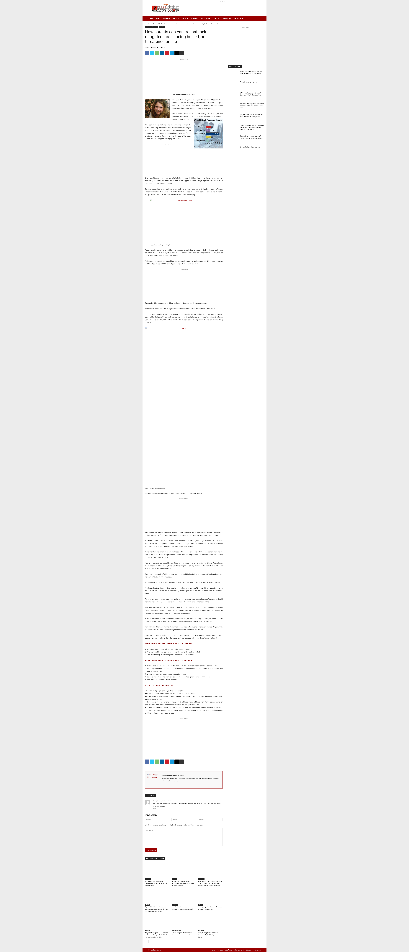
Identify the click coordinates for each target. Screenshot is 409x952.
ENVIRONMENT (205, 18)
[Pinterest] (167, 53)
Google (155, 801)
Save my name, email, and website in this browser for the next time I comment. (175, 825)
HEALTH (185, 18)
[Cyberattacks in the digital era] (233, 150)
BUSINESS (166, 18)
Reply (154, 808)
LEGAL (200, 904)
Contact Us (258, 950)
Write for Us (228, 950)
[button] (258, 18)
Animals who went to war (248, 82)
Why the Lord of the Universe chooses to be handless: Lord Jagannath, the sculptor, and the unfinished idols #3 (210, 883)
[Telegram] (172, 53)
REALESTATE (238, 18)
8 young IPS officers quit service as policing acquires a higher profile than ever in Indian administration (156, 909)
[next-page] (149, 941)
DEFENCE (176, 18)
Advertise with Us (239, 950)
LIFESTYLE (194, 18)
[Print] (181, 53)
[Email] (176, 53)
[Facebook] (147, 53)
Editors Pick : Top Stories (160, 24)
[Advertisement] (222, 8)
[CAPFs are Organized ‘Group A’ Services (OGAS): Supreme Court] (233, 96)
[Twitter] (152, 53)
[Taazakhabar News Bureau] (153, 780)
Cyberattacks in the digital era (250, 147)
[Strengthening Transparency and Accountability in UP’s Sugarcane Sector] (210, 922)
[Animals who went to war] (233, 85)
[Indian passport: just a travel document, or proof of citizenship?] (210, 897)
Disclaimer (249, 950)
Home (151, 18)
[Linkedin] (162, 53)
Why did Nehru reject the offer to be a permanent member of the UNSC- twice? (252, 106)
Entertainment (176, 930)
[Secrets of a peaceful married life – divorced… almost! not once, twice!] (184, 922)
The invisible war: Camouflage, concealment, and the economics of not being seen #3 (156, 883)
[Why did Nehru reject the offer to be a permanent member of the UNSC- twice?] (233, 107)
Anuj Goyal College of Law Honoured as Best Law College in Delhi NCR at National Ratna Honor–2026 (156, 935)
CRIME (147, 904)
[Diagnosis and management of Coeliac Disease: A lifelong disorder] (233, 139)
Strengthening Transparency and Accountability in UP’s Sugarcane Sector (208, 935)
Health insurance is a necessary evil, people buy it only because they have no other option (252, 127)
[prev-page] (146, 941)
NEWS (158, 18)
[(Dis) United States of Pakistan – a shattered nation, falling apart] (233, 118)
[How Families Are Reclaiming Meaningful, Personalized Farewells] (184, 897)
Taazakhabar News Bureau (156, 48)
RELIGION (217, 18)
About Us (220, 950)
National (201, 930)
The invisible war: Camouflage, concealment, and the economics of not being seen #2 (183, 883)
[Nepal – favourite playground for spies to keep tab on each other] (233, 74)
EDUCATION (227, 18)
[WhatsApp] (157, 53)
